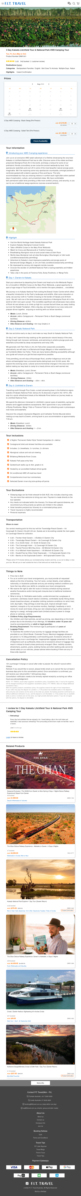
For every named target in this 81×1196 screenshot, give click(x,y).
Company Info (40, 1123)
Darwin (19, 65)
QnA (40, 1134)
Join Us (40, 1126)
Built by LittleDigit (40, 1191)
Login (8, 737)
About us (40, 1117)
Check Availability (40, 141)
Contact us (40, 1120)
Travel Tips (40, 1156)
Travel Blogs (40, 1149)
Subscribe (40, 1083)
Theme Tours (40, 1153)
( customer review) (37, 61)
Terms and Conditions (40, 1138)
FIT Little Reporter (40, 1146)
